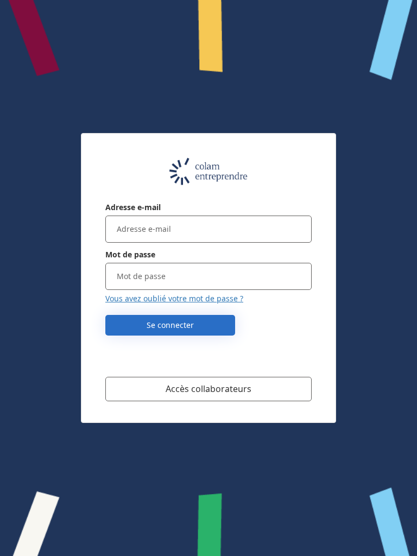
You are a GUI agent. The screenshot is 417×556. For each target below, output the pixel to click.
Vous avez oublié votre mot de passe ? (174, 298)
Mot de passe (130, 254)
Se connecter (170, 325)
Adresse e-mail (133, 207)
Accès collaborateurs (208, 389)
